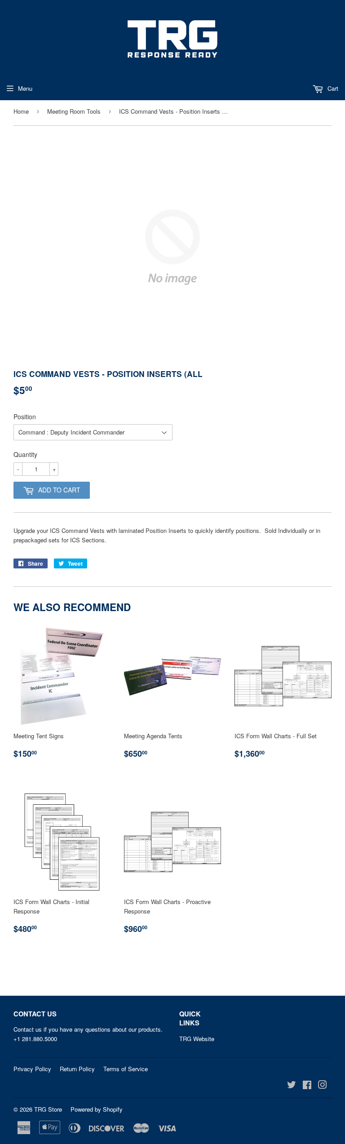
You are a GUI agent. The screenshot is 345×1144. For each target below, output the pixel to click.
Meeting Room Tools (74, 111)
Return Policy (77, 1068)
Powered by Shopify (97, 1109)
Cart (332, 88)
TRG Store (48, 1109)
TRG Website (196, 1038)
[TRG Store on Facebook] (307, 1086)
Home (21, 111)
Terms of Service (125, 1068)
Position (24, 416)
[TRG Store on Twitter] (291, 1086)
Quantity (25, 454)
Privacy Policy (32, 1068)
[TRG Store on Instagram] (322, 1086)
